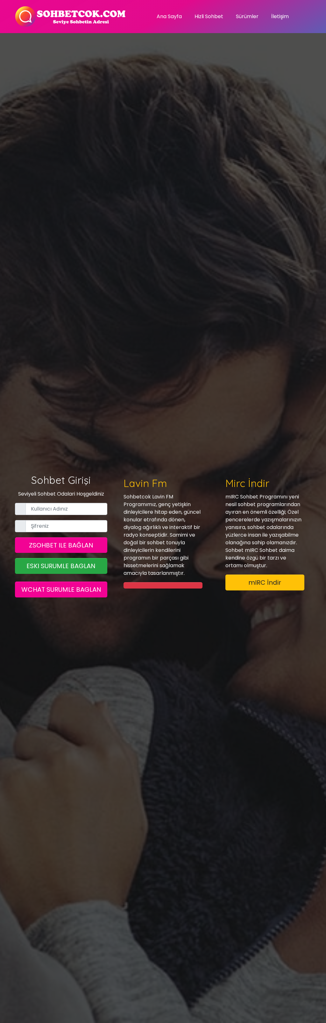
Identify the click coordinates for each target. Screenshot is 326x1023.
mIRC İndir (264, 582)
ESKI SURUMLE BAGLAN (61, 565)
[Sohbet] (70, 16)
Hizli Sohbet (209, 16)
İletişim (280, 16)
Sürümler (247, 16)
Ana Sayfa (169, 16)
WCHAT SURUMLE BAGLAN (61, 589)
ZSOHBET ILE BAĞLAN (61, 545)
